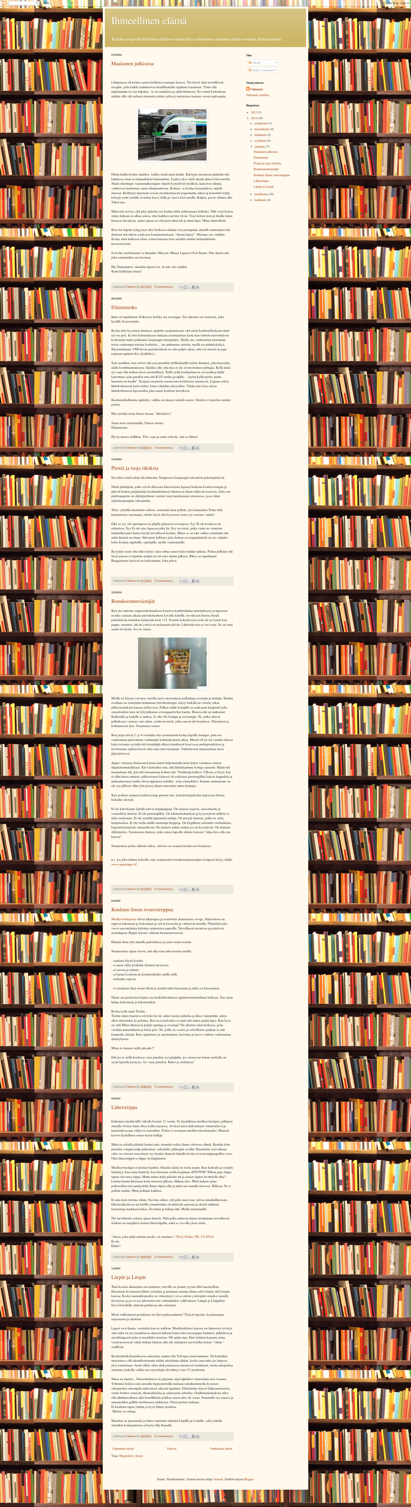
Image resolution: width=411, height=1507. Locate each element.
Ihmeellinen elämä (149, 20)
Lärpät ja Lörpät (128, 1277)
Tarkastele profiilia (257, 95)
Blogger (248, 1479)
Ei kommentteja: (164, 286)
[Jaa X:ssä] (189, 287)
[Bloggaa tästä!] (185, 287)
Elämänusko (124, 307)
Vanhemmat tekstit (221, 1448)
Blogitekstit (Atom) (131, 1456)
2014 (254, 118)
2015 (254, 112)
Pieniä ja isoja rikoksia (134, 467)
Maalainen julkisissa (132, 63)
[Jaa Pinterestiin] (197, 287)
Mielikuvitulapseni (124, 919)
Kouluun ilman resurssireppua (142, 909)
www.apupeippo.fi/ (124, 864)
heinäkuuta (261, 194)
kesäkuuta (261, 200)
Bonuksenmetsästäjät (133, 600)
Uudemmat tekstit (123, 1448)
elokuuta (260, 146)
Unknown (256, 89)
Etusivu (171, 1448)
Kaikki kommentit (262, 70)
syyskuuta (261, 140)
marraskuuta (262, 129)
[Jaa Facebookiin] (193, 287)
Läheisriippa (124, 1107)
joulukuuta (261, 123)
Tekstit (255, 63)
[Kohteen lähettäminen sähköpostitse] (181, 287)
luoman (218, 1479)
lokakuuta (261, 135)
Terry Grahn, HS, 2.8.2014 (195, 1236)
